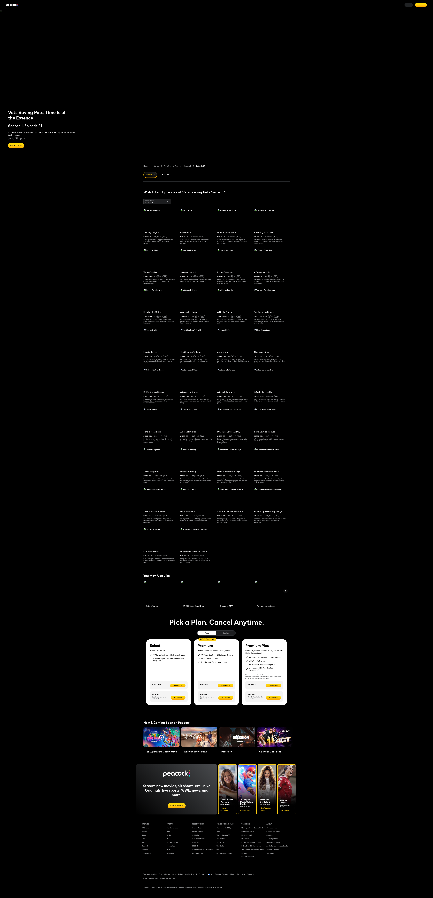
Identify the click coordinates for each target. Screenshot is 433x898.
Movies (144, 831)
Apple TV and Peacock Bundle (277, 846)
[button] (161, 737)
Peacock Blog (146, 853)
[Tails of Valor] (161, 592)
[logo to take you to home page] (12, 5)
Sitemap (145, 849)
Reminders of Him (247, 831)
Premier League (172, 828)
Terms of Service (150, 874)
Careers (250, 874)
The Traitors (220, 839)
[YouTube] (281, 873)
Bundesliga (171, 846)
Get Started (421, 5)
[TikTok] (275, 873)
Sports (144, 842)
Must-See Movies (198, 839)
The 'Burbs (220, 846)
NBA (168, 831)
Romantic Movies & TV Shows (202, 849)
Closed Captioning (273, 831)
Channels (145, 846)
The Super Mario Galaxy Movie (252, 828)
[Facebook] (269, 873)
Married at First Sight (224, 828)
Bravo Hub (195, 842)
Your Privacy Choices (219, 874)
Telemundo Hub (197, 853)
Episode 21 (200, 166)
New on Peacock (198, 831)
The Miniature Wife (223, 835)
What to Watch (197, 828)
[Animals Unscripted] (272, 592)
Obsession (245, 839)
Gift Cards (270, 853)
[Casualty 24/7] (235, 592)
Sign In (408, 5)
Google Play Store (273, 842)
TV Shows (145, 828)
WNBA (169, 835)
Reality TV (195, 835)
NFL (168, 839)
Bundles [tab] (226, 633)
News (144, 835)
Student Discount (272, 849)
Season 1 (187, 166)
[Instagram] (287, 873)
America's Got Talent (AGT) (251, 842)
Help (232, 874)
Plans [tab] (207, 633)
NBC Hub (195, 846)
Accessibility (177, 874)
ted (217, 849)
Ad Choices (200, 874)
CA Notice (189, 874)
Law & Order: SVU (247, 857)
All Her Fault (221, 842)
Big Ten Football (172, 842)
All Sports (170, 853)
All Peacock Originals (224, 853)
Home (145, 166)
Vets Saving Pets (171, 166)
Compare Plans (272, 828)
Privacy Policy (164, 874)
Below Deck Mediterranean (251, 846)
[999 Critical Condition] (198, 592)
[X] (269, 879)
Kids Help (241, 874)
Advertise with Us (150, 878)
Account (269, 835)
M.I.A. (218, 831)
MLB (168, 849)
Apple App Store (272, 839)
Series (156, 166)
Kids (143, 839)
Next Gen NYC (246, 835)
